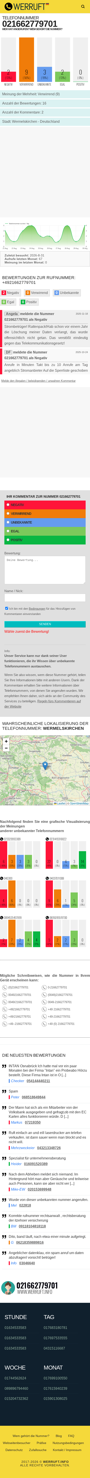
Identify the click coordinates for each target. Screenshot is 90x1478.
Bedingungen (37, 608)
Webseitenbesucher (16, 1443)
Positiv (16, 540)
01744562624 (15, 1378)
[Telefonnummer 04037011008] (66, 906)
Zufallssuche (38, 1450)
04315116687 (54, 1348)
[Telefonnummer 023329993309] (20, 867)
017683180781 (55, 1328)
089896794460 (16, 1388)
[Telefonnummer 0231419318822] (66, 867)
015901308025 (55, 1398)
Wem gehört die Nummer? (31, 1436)
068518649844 (33, 1097)
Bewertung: (12, 553)
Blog (59, 1436)
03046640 (27, 1263)
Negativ (17, 505)
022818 (25, 1205)
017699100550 (55, 1378)
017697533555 (55, 1338)
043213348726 (49, 1148)
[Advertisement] (45, 172)
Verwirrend (21, 513)
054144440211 (38, 1081)
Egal (15, 531)
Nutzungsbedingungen (68, 1443)
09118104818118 (32, 1226)
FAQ (71, 1436)
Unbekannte (21, 522)
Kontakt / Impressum (67, 1450)
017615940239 (55, 1388)
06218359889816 (30, 1242)
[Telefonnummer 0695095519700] (66, 946)
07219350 (33, 1122)
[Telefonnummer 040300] (20, 906)
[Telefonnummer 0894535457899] (20, 946)
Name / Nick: (13, 591)
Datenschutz (14, 1450)
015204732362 (16, 1398)
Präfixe (41, 1443)
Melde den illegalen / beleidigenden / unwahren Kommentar (38, 380)
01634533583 (15, 1328)
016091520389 (36, 1164)
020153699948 (39, 1189)
